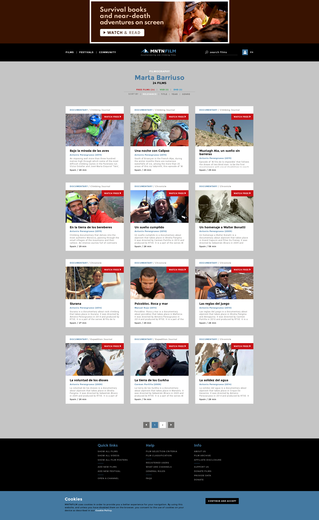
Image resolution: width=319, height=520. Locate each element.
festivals (86, 52)
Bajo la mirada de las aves (89, 151)
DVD (178, 89)
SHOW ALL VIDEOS (108, 455)
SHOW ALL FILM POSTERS (113, 460)
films (70, 52)
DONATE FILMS (203, 471)
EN (251, 52)
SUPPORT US (201, 467)
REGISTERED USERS (157, 462)
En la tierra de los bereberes (91, 227)
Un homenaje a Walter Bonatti (222, 227)
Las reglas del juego (214, 304)
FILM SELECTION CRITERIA (161, 451)
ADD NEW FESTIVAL (109, 471)
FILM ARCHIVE (202, 455)
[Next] (171, 425)
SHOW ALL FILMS (108, 451)
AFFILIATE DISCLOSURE (207, 460)
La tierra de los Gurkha (152, 380)
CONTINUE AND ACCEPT (222, 501)
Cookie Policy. (104, 510)
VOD (164, 89)
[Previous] (146, 425)
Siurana (75, 304)
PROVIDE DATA (202, 475)
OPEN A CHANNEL (108, 478)
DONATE (199, 479)
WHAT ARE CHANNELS (159, 467)
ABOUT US (200, 451)
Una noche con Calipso (152, 151)
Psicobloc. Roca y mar (151, 304)
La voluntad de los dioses (89, 380)
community (107, 52)
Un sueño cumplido (149, 227)
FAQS (149, 478)
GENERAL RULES (155, 471)
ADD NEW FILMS (107, 467)
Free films (145, 89)
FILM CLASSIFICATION (159, 455)
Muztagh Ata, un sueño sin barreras (219, 152)
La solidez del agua (213, 380)
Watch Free (111, 116)
